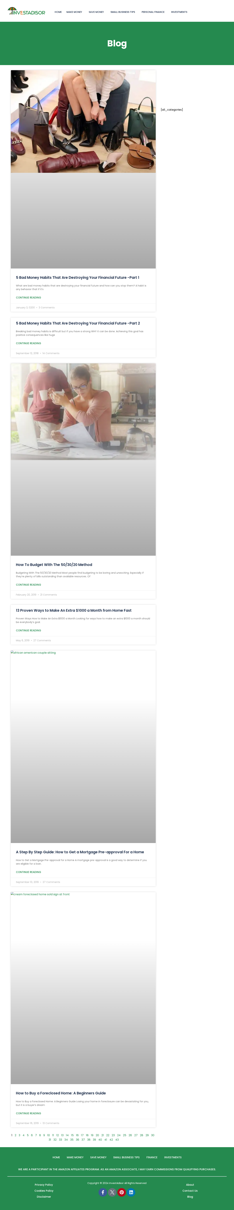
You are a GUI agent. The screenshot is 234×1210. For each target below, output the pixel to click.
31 (50, 1140)
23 (113, 1135)
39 (94, 1140)
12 (57, 1135)
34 (66, 1140)
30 (152, 1135)
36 (77, 1140)
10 (48, 1135)
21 (102, 1135)
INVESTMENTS (179, 12)
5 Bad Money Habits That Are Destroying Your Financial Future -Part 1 (77, 277)
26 (130, 1135)
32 (55, 1140)
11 (53, 1135)
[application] (83, 12)
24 (119, 1135)
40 (100, 1140)
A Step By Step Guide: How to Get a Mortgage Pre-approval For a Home (80, 852)
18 (87, 1135)
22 (107, 1135)
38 (88, 1140)
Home (56, 1157)
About (190, 1185)
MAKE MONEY (74, 12)
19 (92, 1135)
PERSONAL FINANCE (153, 12)
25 (124, 1135)
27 (136, 1135)
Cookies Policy (43, 1191)
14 (67, 1135)
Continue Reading (28, 297)
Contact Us (190, 1191)
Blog (190, 1197)
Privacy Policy (44, 1185)
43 (117, 1140)
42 (111, 1140)
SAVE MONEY (96, 12)
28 (141, 1135)
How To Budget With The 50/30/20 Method (54, 564)
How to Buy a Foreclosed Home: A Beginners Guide (61, 1093)
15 (72, 1135)
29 (147, 1135)
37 (83, 1140)
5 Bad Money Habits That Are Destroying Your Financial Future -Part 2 (78, 323)
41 (105, 1140)
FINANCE (151, 1157)
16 (77, 1135)
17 (82, 1135)
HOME (58, 12)
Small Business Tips (122, 12)
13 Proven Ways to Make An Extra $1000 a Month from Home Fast (74, 610)
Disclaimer (44, 1197)
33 (60, 1140)
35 (71, 1140)
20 (97, 1135)
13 (62, 1135)
